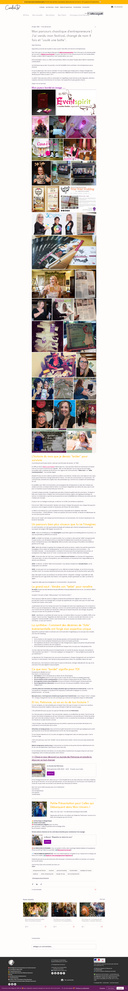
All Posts (26, 15)
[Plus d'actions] (95, 27)
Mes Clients (62, 15)
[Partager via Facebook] (32, 884)
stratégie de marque (85, 870)
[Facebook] (12, 984)
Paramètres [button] (102, 988)
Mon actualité (37, 15)
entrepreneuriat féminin (39, 870)
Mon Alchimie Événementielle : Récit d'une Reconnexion (35, 920)
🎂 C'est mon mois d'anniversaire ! (62, 2)
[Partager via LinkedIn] (37, 884)
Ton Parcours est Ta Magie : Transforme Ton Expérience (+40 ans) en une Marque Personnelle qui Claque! (62, 920)
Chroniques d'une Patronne (79, 15)
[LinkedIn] (15, 984)
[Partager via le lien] (41, 884)
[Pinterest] (64, 973)
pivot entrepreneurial (73, 874)
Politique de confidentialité (82, 988)
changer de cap (60, 874)
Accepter (120, 988)
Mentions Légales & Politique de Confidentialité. (103, 969)
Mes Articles (50, 15)
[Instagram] (9, 984)
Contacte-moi (55, 967)
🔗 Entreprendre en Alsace (58, 964)
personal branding (62, 870)
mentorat (51, 870)
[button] (41, 7)
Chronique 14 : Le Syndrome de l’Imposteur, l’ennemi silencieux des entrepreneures (92, 920)
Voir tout (102, 899)
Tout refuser (111, 988)
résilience (35, 874)
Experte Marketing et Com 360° (59, 961)
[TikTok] (61, 973)
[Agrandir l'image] (43, 102)
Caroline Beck (73, 870)
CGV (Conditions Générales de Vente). (105, 971)
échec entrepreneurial (47, 874)
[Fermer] (126, 988)
